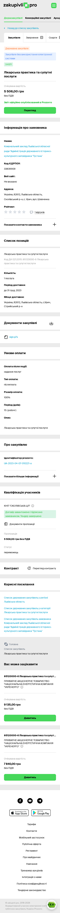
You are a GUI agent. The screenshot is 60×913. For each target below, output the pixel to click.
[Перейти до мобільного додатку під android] (41, 812)
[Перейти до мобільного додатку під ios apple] (19, 812)
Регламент (32, 850)
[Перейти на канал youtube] (30, 800)
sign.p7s (13, 336)
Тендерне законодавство (32, 890)
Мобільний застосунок (31, 837)
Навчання (31, 863)
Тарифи (31, 824)
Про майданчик (32, 857)
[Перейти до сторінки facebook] (20, 800)
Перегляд (30, 110)
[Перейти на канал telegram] (39, 800)
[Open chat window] (52, 905)
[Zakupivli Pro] (20, 5)
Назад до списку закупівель (23, 28)
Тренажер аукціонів (32, 870)
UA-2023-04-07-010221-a (18, 463)
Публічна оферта (31, 844)
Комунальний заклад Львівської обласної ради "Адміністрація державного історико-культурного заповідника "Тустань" (28, 151)
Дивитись (30, 718)
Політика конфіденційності (32, 883)
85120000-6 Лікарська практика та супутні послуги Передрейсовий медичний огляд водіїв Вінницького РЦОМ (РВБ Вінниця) (30, 735)
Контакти (31, 830)
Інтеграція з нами (32, 877)
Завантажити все (52, 322)
